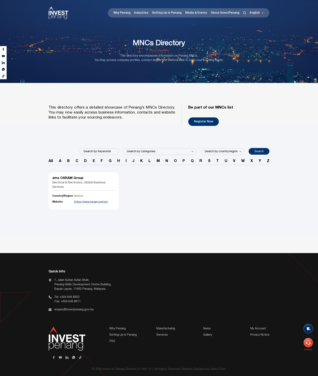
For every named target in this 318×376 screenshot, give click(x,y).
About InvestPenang (225, 13)
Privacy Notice (259, 335)
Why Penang (121, 13)
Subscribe (308, 336)
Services (162, 335)
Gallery (207, 335)
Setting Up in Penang (167, 13)
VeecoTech (218, 369)
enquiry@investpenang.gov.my (74, 309)
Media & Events (196, 13)
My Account (258, 328)
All (51, 161)
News (207, 328)
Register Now (203, 121)
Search (259, 151)
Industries (141, 13)
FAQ (112, 341)
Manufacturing (165, 328)
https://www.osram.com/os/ (91, 202)
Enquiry (308, 350)
